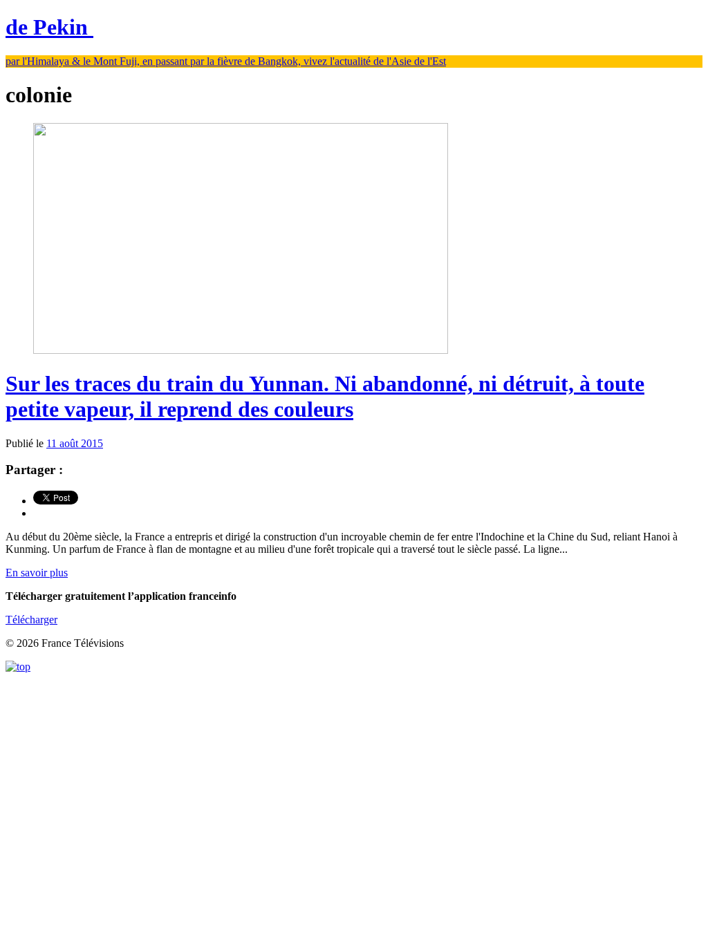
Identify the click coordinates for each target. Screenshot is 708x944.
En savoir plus (37, 572)
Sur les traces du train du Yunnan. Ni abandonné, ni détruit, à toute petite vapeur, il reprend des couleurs (325, 396)
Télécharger (31, 619)
